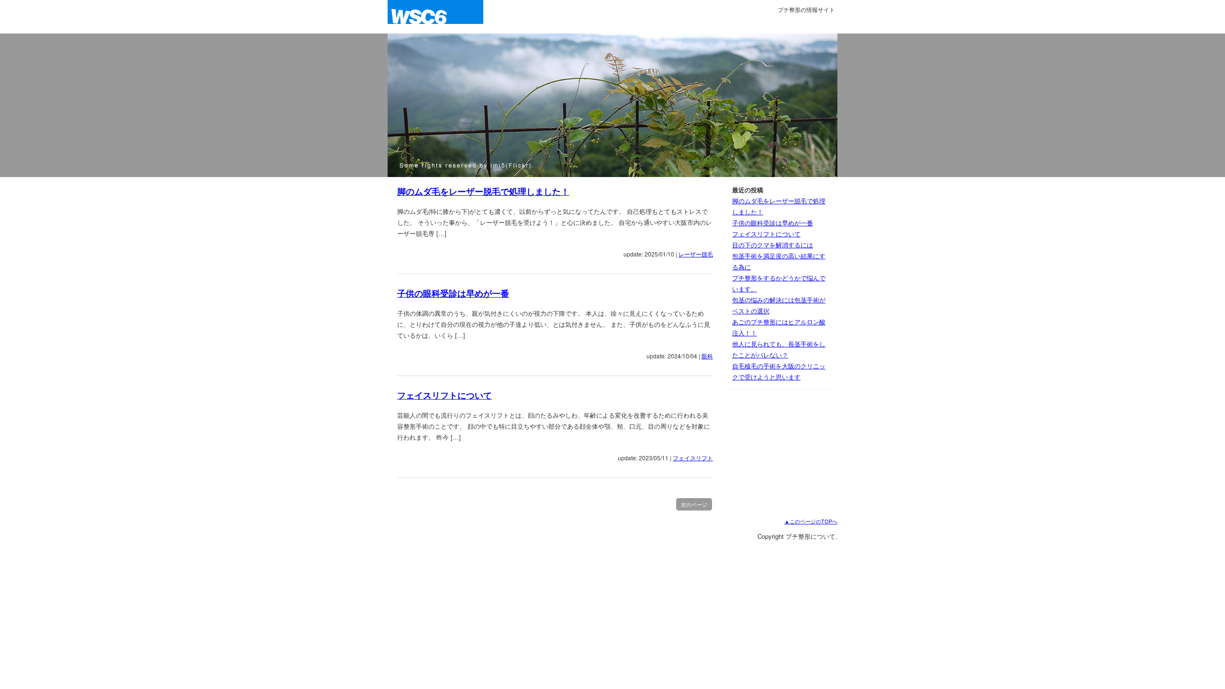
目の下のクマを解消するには (772, 244)
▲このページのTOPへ (810, 521)
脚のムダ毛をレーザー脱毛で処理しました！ (483, 191)
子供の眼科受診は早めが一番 (453, 293)
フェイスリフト (693, 458)
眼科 (707, 356)
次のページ (694, 504)
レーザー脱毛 (696, 254)
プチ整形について (435, 16)
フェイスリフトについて (444, 395)
